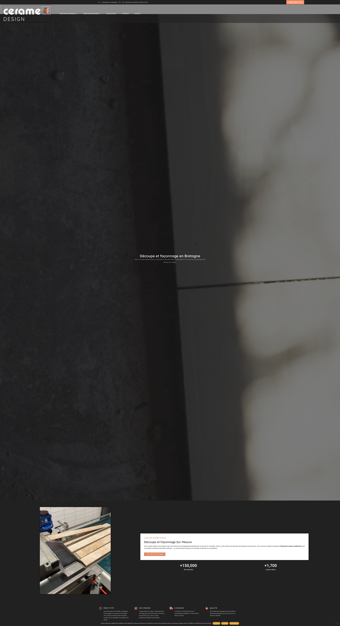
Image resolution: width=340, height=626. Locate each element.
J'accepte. (216, 623)
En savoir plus (234, 623)
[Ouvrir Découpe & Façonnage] (76, 14)
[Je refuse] (337, 623)
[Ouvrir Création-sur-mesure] (99, 14)
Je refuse (225, 623)
